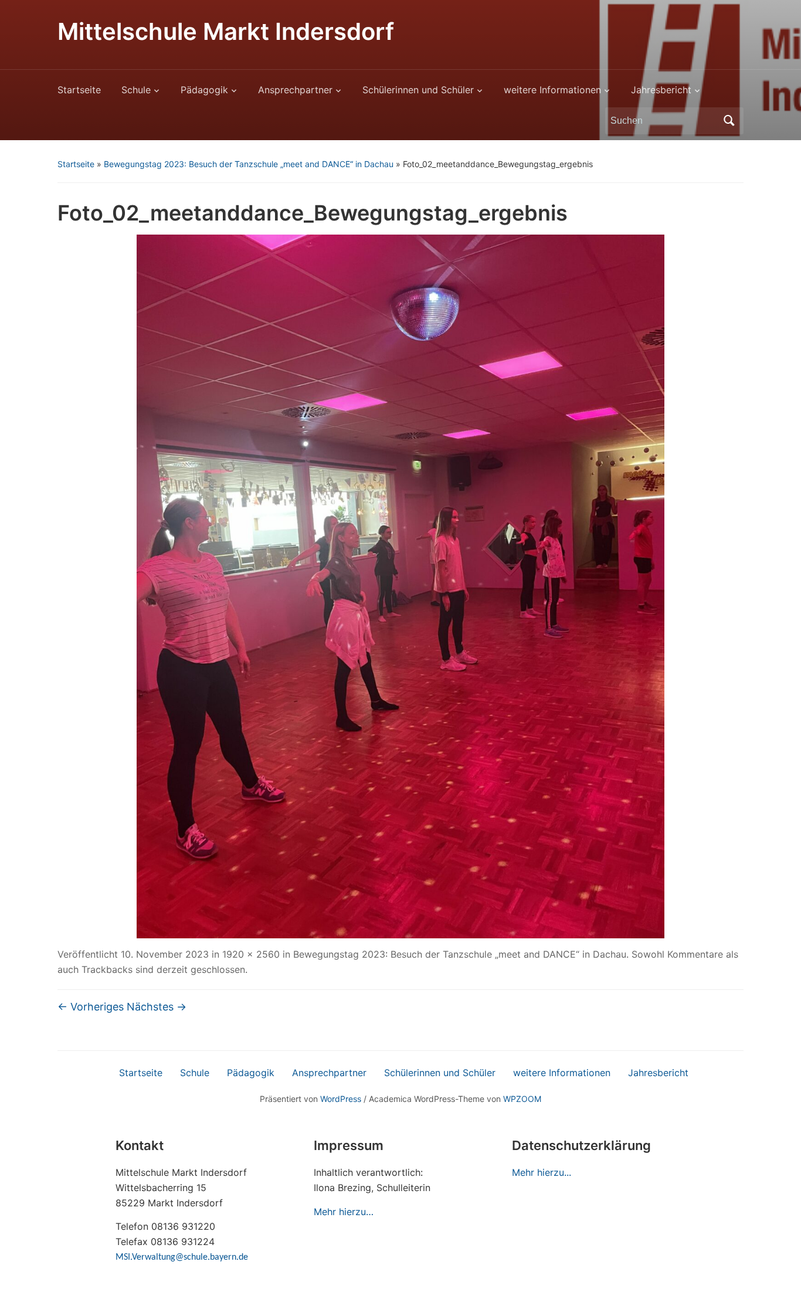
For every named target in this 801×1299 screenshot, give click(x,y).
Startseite (79, 90)
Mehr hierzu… (344, 1211)
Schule (136, 90)
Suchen (729, 121)
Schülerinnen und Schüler (418, 90)
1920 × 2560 (251, 954)
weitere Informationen (552, 90)
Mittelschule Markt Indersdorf (225, 31)
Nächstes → (156, 1006)
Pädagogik (204, 90)
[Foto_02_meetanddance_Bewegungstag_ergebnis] (400, 586)
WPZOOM (522, 1099)
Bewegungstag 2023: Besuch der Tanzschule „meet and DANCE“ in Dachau (248, 164)
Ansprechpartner (295, 90)
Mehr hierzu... (541, 1172)
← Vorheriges (90, 1006)
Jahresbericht (661, 90)
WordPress (340, 1099)
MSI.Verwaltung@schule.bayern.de (182, 1257)
